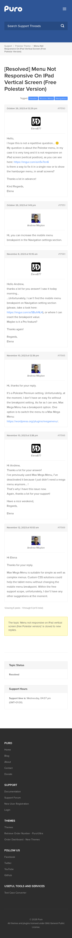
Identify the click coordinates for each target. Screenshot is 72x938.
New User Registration (16, 803)
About (7, 761)
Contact (8, 768)
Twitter (8, 863)
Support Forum (12, 797)
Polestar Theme (23, 46)
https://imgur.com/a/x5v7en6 (31, 162)
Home (7, 749)
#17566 (61, 435)
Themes (8, 827)
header (33, 98)
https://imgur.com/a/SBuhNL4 (25, 312)
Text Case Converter (15, 892)
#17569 (61, 527)
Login (7, 809)
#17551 (61, 205)
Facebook (9, 857)
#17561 (61, 254)
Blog (6, 755)
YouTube (9, 869)
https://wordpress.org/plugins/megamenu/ (32, 421)
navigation (61, 98)
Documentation (12, 791)
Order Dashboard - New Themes (22, 839)
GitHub (8, 875)
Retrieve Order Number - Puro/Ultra (23, 833)
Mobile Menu (46, 98)
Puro (40, 919)
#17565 (61, 355)
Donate (8, 774)
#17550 (61, 108)
